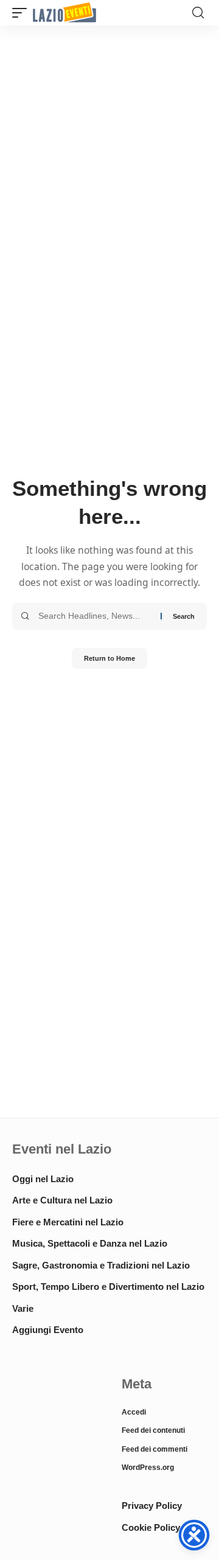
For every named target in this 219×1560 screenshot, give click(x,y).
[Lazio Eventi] (64, 13)
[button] (22, 13)
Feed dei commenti (154, 1449)
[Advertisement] (54, 1415)
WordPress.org (148, 1467)
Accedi (134, 1412)
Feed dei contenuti (153, 1430)
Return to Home (109, 658)
